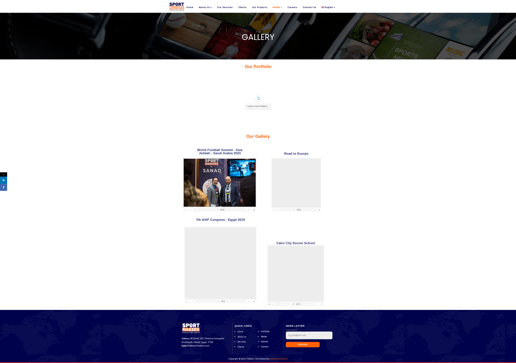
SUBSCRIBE (303, 345)
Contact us (309, 7)
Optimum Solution (278, 358)
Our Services (225, 7)
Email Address (292, 330)
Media (276, 7)
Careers (292, 7)
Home (189, 7)
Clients (242, 7)
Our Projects (259, 7)
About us (204, 7)
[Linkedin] (3, 180)
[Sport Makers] (177, 6)
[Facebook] (3, 187)
